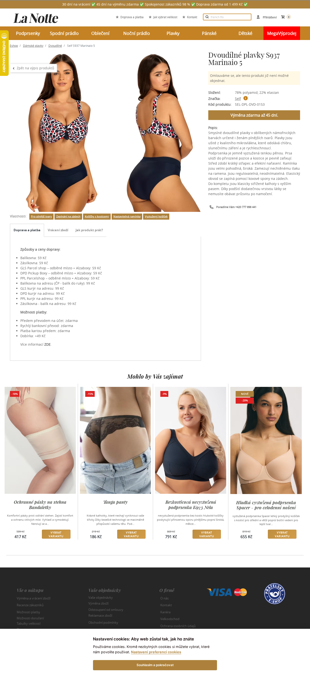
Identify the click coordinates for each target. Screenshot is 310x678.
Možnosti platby (28, 612)
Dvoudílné (55, 46)
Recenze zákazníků (30, 605)
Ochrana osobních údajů (178, 626)
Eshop (14, 46)
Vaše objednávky (100, 597)
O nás (164, 598)
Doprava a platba (132, 17)
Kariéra (165, 612)
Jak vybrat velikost (165, 17)
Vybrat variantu (56, 534)
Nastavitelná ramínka (126, 216)
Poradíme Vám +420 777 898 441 (236, 207)
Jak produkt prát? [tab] (89, 230)
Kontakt (192, 17)
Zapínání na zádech (68, 216)
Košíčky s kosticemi (97, 216)
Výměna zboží (98, 603)
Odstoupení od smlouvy (105, 609)
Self (238, 98)
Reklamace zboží (100, 615)
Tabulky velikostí (28, 623)
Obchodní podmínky (103, 622)
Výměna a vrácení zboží (33, 598)
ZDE (47, 344)
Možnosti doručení (30, 618)
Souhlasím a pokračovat (155, 665)
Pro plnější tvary (41, 216)
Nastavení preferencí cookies (156, 652)
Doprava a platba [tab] (27, 230)
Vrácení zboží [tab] (58, 230)
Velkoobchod (169, 619)
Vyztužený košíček (156, 216)
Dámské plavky (33, 46)
